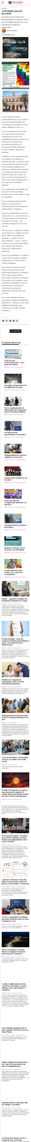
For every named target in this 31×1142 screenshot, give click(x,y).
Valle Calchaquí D (12, 30)
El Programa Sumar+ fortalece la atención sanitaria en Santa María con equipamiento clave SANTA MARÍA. (15, 838)
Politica (13, 1035)
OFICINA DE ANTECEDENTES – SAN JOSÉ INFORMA (14, 362)
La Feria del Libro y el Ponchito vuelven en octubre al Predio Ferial (15, 759)
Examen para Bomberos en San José (15, 479)
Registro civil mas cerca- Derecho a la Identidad (15, 549)
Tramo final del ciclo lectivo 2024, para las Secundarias (13, 572)
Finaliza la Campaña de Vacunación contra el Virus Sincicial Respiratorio (13, 681)
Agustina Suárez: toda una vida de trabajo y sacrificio (15, 1103)
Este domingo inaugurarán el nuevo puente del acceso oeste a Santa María (15, 1030)
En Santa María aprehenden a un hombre (15, 433)
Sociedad (9, 799)
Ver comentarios (15, 331)
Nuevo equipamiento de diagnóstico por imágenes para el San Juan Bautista (15, 410)
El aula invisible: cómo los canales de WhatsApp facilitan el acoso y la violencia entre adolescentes (15, 642)
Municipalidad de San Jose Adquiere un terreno (15, 456)
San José (4, 8)
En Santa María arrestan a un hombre (15, 526)
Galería (22, 64)
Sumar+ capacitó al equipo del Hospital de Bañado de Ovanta (14, 599)
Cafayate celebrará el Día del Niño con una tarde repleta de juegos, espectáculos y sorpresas (15, 881)
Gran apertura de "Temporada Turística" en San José (15, 502)
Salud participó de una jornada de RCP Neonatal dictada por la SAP (15, 717)
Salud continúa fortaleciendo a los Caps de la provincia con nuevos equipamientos (15, 1064)
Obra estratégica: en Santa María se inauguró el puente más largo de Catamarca (14, 951)
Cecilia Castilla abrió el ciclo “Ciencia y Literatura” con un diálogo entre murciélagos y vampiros (14, 987)
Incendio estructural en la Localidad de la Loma (15, 386)
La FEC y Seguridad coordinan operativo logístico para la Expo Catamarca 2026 (15, 919)
